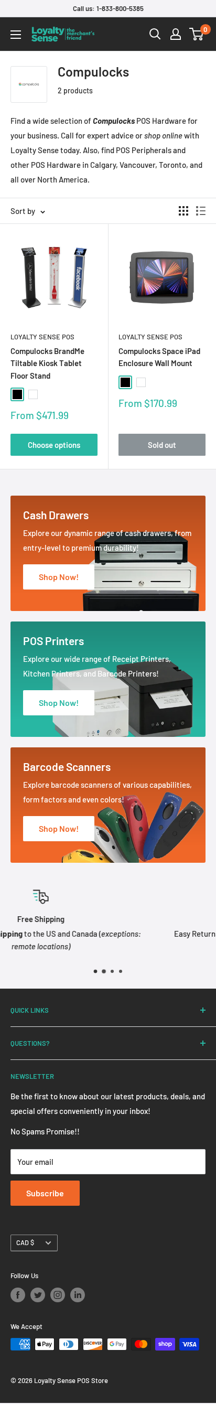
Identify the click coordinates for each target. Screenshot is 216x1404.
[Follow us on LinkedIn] (77, 1295)
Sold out (162, 444)
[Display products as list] (201, 211)
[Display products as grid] (183, 211)
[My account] (175, 34)
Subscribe (45, 1193)
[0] (196, 34)
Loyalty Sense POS (42, 337)
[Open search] (155, 34)
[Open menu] (15, 34)
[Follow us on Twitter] (37, 1295)
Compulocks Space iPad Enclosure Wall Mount (159, 357)
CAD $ (25, 1242)
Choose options (54, 444)
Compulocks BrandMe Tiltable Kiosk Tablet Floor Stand (47, 363)
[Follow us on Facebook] (17, 1295)
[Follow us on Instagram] (57, 1295)
